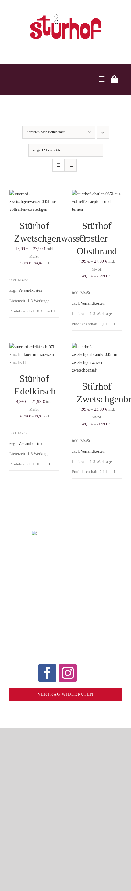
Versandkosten (30, 290)
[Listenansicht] (70, 165)
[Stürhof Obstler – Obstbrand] (97, 194)
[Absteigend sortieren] (103, 132)
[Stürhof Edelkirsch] (34, 347)
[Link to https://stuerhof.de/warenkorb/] (114, 79)
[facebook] (47, 673)
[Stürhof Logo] (65, 14)
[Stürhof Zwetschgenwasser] (34, 194)
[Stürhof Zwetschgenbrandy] (97, 347)
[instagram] (68, 673)
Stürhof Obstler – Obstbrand (96, 238)
